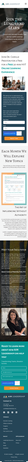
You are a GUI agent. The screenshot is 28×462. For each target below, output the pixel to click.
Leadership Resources (8, 440)
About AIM (18, 440)
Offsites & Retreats (7, 423)
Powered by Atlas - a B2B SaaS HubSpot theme (14, 460)
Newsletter (5, 448)
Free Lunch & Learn (7, 431)
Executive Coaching (7, 420)
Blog (4, 442)
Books (4, 445)
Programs (5, 426)
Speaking (5, 428)
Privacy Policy (14, 457)
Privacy (17, 442)
